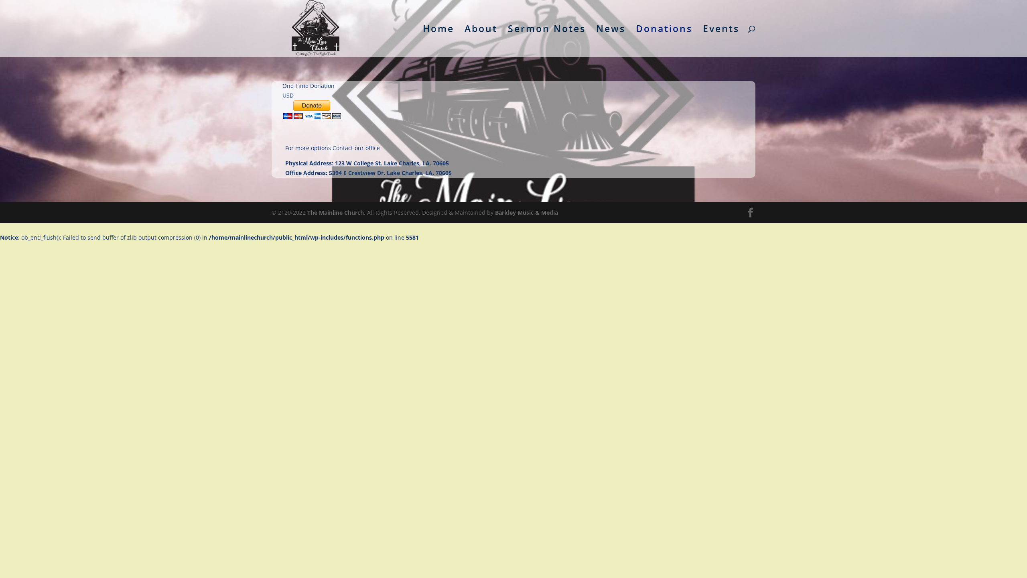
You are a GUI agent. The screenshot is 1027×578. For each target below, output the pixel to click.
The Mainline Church (335, 212)
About (481, 30)
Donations (664, 30)
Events (721, 30)
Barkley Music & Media (526, 212)
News (610, 30)
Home (438, 30)
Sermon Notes (547, 30)
